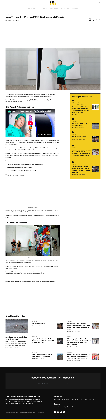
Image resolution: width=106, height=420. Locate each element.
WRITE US (75, 8)
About (55, 407)
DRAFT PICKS (65, 8)
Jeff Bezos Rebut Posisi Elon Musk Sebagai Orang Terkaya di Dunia (25, 164)
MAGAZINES (54, 8)
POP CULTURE (42, 8)
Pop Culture (9, 14)
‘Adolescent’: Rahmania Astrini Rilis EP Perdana (19, 167)
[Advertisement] (53, 37)
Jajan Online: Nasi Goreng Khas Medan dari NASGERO (21, 171)
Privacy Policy (62, 407)
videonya (48, 281)
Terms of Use (70, 407)
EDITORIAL (31, 8)
